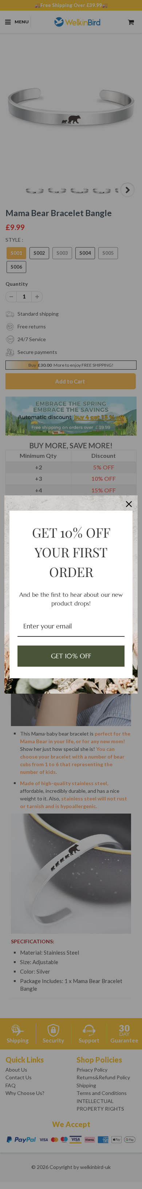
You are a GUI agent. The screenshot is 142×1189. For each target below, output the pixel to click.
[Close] (129, 504)
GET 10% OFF (71, 656)
